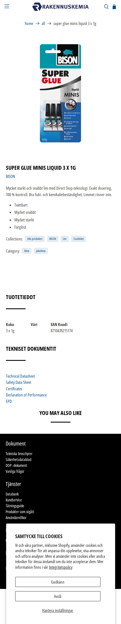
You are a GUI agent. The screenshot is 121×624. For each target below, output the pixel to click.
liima (26, 251)
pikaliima (41, 251)
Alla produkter (34, 239)
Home (29, 23)
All (43, 23)
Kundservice (14, 500)
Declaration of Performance (26, 395)
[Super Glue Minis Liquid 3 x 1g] (60, 93)
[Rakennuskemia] (60, 7)
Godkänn (57, 582)
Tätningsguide (15, 505)
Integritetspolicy (60, 567)
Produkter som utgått (20, 511)
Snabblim (78, 239)
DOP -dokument (16, 465)
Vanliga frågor (15, 471)
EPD (9, 401)
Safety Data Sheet (18, 382)
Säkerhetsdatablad (18, 459)
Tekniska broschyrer (19, 453)
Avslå (57, 596)
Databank (12, 494)
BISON (10, 176)
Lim (64, 239)
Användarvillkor (16, 517)
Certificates (14, 388)
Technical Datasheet (20, 376)
